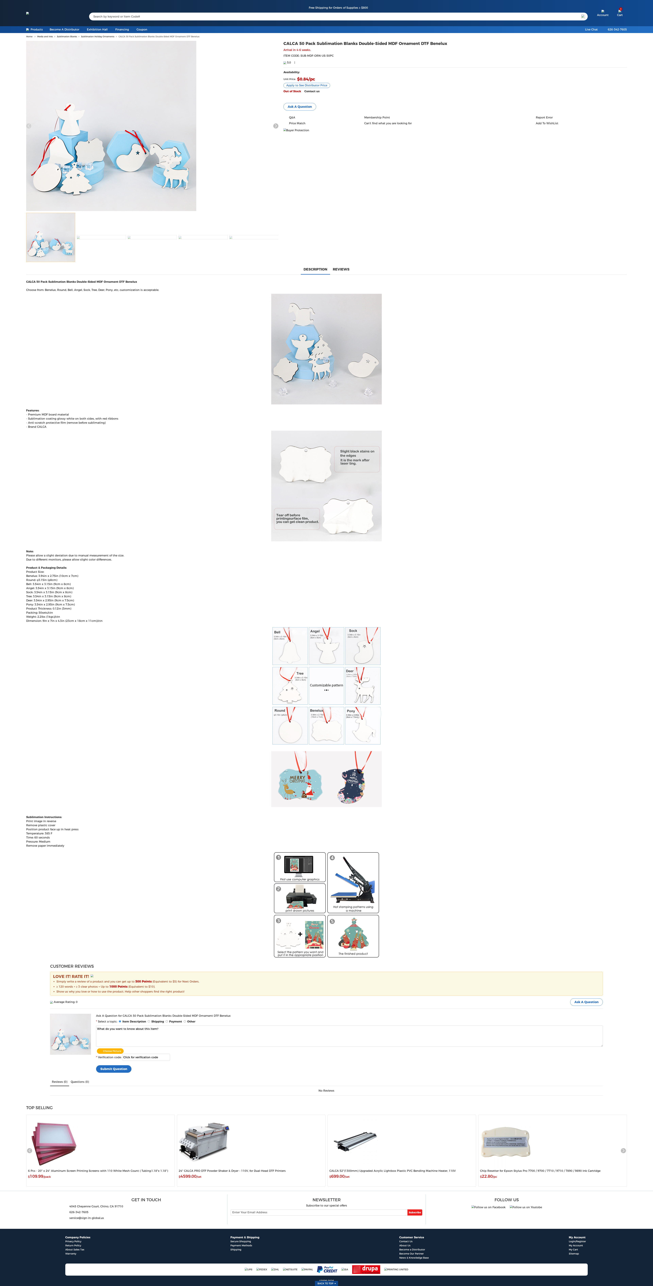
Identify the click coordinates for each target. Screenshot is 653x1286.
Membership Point (377, 117)
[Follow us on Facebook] (488, 1206)
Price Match (297, 123)
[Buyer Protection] (296, 130)
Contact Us (406, 1241)
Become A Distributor (64, 29)
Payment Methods (241, 1245)
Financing (122, 29)
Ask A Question (300, 107)
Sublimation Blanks (67, 36)
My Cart (573, 1249)
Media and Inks (45, 36)
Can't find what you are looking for (388, 123)
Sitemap (574, 1253)
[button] (275, 126)
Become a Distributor (412, 1249)
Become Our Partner (411, 1253)
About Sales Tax (74, 1249)
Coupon (142, 29)
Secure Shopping (240, 1241)
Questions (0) (80, 1081)
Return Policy (73, 1245)
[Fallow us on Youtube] (526, 1206)
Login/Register (577, 1241)
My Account (576, 1245)
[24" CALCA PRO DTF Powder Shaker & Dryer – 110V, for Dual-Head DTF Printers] (204, 1142)
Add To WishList (547, 123)
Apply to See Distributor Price (306, 85)
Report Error (544, 117)
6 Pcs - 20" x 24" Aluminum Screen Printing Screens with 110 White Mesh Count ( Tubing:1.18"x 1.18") (98, 1170)
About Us (405, 1245)
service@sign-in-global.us (86, 1218)
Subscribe (415, 1212)
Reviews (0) (59, 1081)
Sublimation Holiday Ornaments (97, 36)
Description (315, 269)
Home (29, 36)
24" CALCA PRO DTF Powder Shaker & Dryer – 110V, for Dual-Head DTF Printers (232, 1170)
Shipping (235, 1249)
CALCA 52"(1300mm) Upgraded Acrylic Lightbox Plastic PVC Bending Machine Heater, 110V (392, 1170)
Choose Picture (112, 1051)
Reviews (341, 269)
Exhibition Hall (97, 29)
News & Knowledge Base (414, 1257)
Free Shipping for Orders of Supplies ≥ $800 (338, 7)
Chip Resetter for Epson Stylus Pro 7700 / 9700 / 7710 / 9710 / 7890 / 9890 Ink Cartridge (540, 1170)
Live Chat (591, 29)
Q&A (292, 117)
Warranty (70, 1253)
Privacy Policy (73, 1241)
